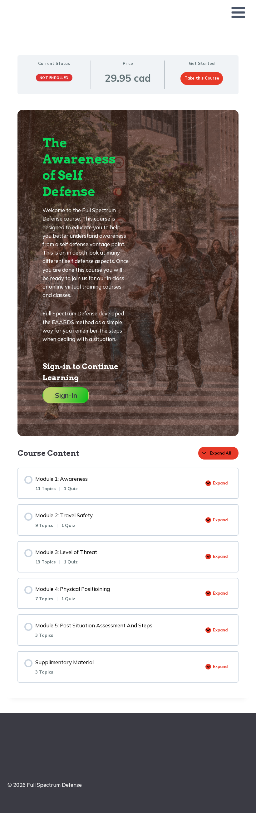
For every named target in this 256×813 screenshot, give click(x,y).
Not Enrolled (54, 77)
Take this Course (202, 77)
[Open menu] (238, 12)
